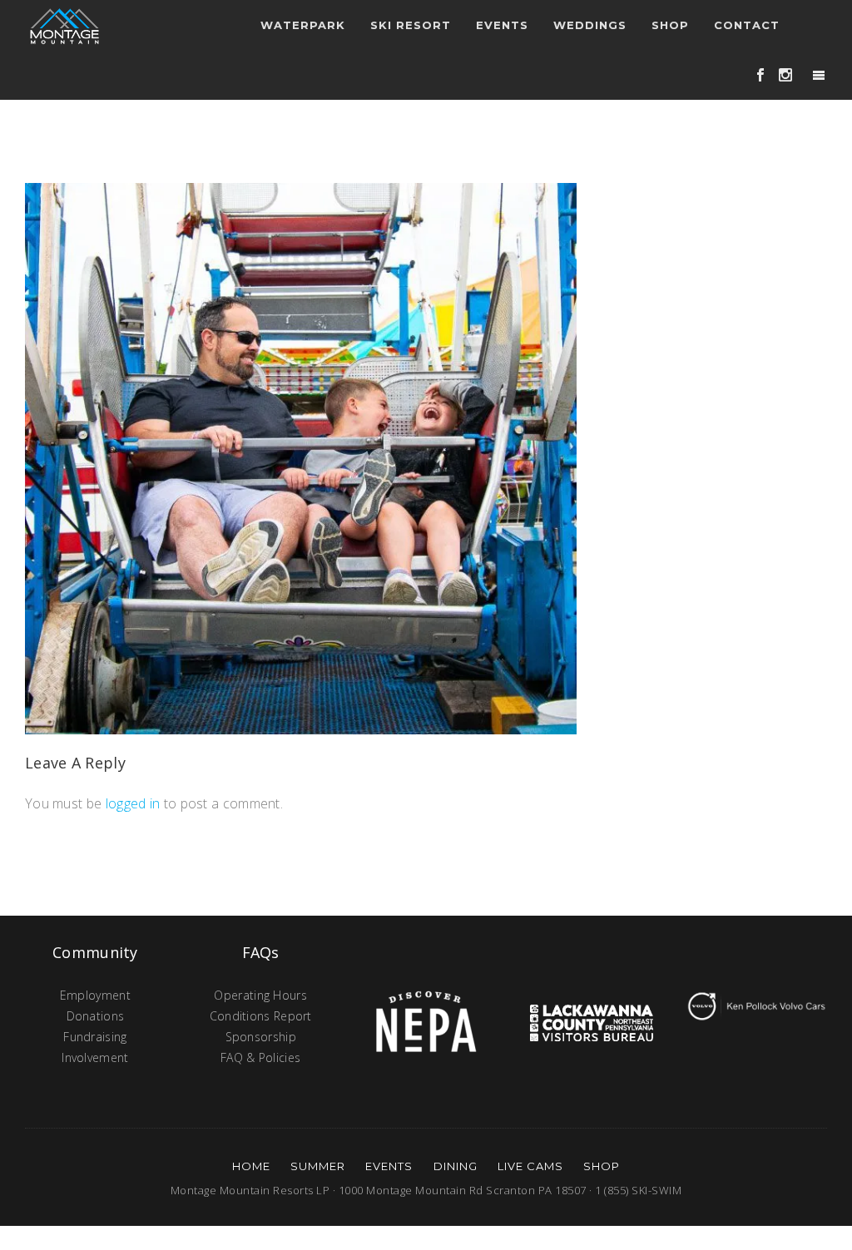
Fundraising (94, 1037)
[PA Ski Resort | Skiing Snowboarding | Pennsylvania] (64, 25)
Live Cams (530, 1166)
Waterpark (302, 25)
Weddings (590, 25)
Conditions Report (261, 1016)
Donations (96, 1016)
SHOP (601, 1166)
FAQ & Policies (260, 1057)
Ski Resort (410, 25)
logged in (133, 803)
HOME (251, 1166)
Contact (747, 25)
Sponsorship (260, 1037)
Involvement (95, 1057)
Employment (95, 995)
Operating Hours (260, 995)
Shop (670, 25)
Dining (455, 1166)
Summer (317, 1166)
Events (389, 1166)
